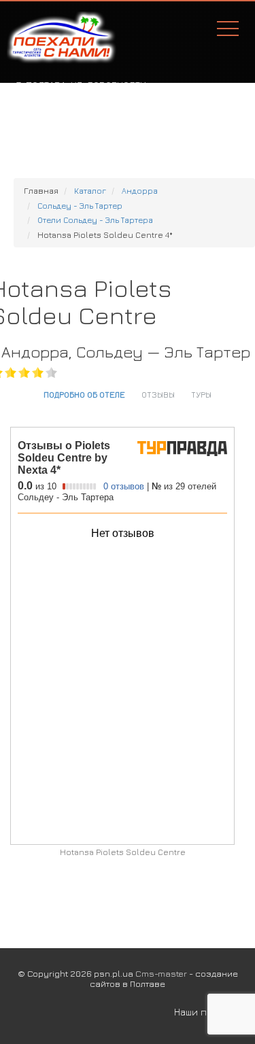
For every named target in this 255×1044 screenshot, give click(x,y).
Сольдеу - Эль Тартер (79, 206)
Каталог (90, 191)
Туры (201, 394)
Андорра (140, 191)
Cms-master (161, 973)
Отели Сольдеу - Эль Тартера (95, 220)
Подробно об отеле (84, 394)
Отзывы (158, 394)
